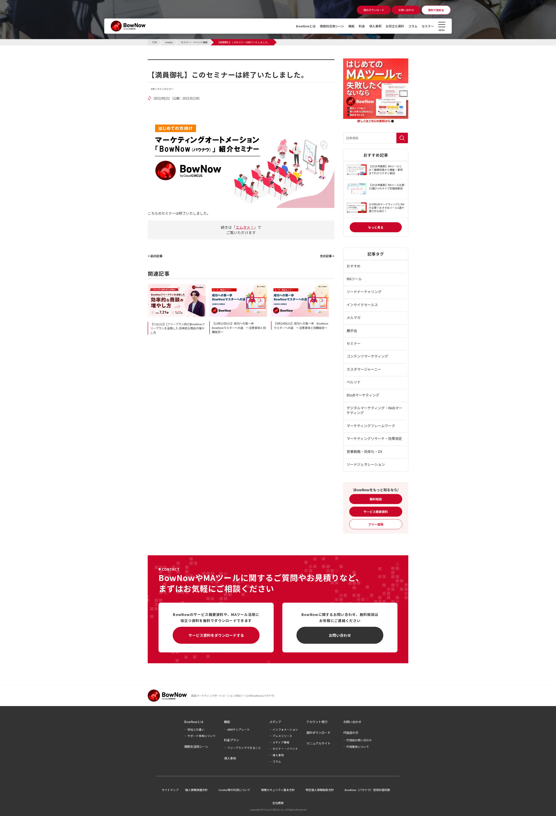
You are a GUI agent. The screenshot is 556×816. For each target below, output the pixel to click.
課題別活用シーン (332, 26)
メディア (275, 722)
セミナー (428, 26)
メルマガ (354, 317)
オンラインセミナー (163, 89)
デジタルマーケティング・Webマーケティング (374, 410)
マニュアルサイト (318, 743)
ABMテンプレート (238, 729)
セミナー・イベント (285, 748)
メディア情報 (281, 742)
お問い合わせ (340, 635)
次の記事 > (327, 256)
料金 (362, 26)
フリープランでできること (244, 748)
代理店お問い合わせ (359, 740)
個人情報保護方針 (196, 790)
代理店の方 (350, 732)
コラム (412, 26)
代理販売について (357, 747)
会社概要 (278, 802)
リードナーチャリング (364, 291)
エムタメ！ (245, 227)
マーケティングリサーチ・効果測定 (374, 438)
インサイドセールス (362, 304)
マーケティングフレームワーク (371, 425)
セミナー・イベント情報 (175, 62)
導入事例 (375, 26)
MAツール (354, 278)
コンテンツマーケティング (367, 356)
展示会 (352, 330)
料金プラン (231, 740)
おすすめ (354, 266)
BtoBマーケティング (363, 395)
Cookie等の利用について (234, 790)
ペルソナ (354, 382)
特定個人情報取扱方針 (320, 790)
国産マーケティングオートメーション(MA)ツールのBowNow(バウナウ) (232, 695)
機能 (351, 26)
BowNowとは (306, 26)
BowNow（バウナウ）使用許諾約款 (367, 790)
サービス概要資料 (376, 511)
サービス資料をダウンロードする (216, 635)
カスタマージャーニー (364, 369)
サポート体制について (201, 736)
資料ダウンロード (318, 732)
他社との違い (195, 729)
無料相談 (376, 499)
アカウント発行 (317, 722)
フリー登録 (375, 524)
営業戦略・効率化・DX (364, 451)
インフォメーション (285, 729)
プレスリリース (282, 736)
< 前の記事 (155, 256)
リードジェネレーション (366, 464)
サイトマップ (170, 790)
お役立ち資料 (395, 26)
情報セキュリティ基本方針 (278, 790)
